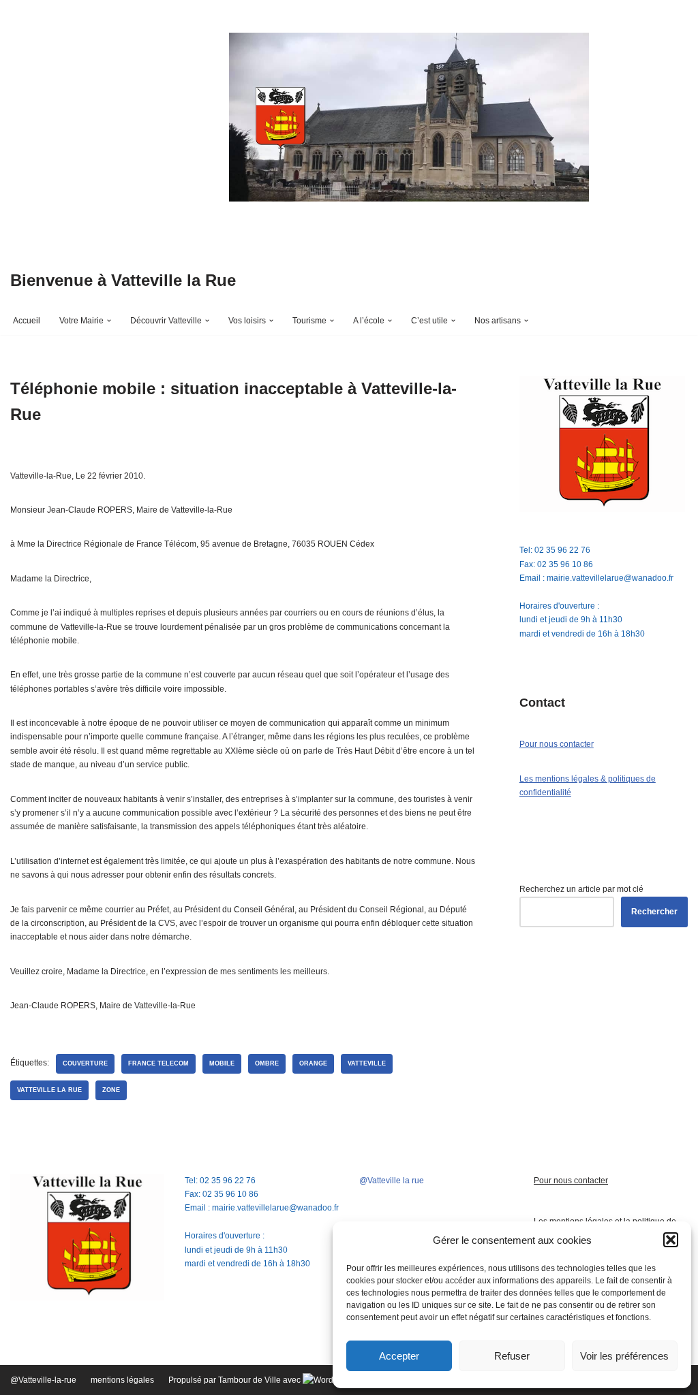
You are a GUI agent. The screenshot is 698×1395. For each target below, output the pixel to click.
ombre (267, 1063)
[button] (671, 1240)
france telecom (158, 1063)
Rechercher (654, 911)
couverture (85, 1063)
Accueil (26, 320)
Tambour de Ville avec (260, 1380)
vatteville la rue (49, 1090)
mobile (221, 1063)
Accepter (399, 1356)
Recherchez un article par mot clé (581, 889)
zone (111, 1090)
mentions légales (122, 1380)
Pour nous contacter (556, 744)
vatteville (367, 1063)
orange (313, 1063)
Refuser (512, 1356)
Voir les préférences (624, 1356)
